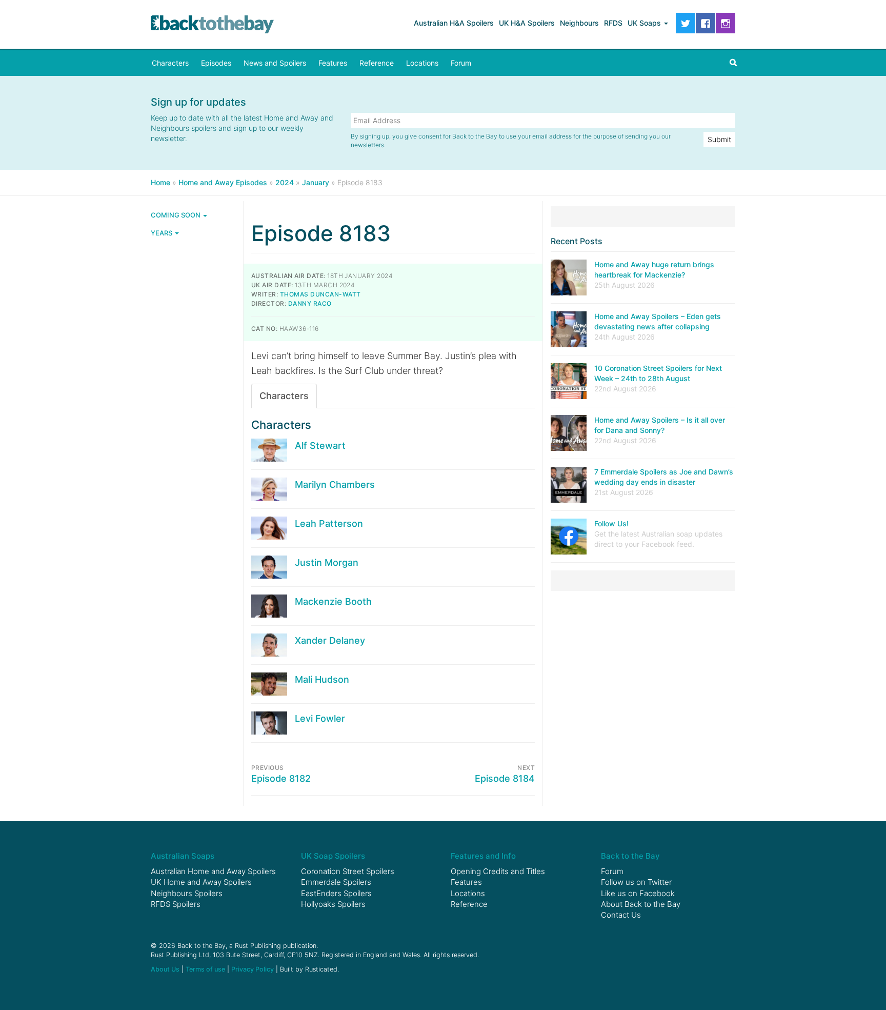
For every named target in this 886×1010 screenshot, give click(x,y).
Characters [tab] (284, 395)
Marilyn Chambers (335, 484)
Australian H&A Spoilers (454, 22)
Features (332, 62)
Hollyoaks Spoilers (333, 904)
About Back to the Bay (640, 904)
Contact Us (621, 915)
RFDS (613, 22)
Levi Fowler (320, 718)
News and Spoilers (275, 62)
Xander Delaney (330, 640)
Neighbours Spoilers (187, 893)
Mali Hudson (322, 679)
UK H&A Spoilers (527, 22)
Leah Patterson (329, 523)
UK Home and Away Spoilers (201, 882)
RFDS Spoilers (175, 904)
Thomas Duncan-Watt (320, 294)
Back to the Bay (212, 24)
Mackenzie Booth (333, 601)
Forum (461, 62)
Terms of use (205, 969)
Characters (170, 62)
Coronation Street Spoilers (347, 871)
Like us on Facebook (638, 893)
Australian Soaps (182, 856)
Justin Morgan (326, 562)
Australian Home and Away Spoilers (213, 871)
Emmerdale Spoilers (336, 882)
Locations (422, 62)
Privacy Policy (252, 969)
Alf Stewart (320, 445)
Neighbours (579, 22)
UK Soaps (645, 22)
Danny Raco (310, 303)
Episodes (216, 62)
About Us (165, 969)
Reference (376, 62)
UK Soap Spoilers (333, 856)
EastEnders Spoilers (336, 893)
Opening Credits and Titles (498, 871)
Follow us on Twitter (636, 882)
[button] (733, 63)
